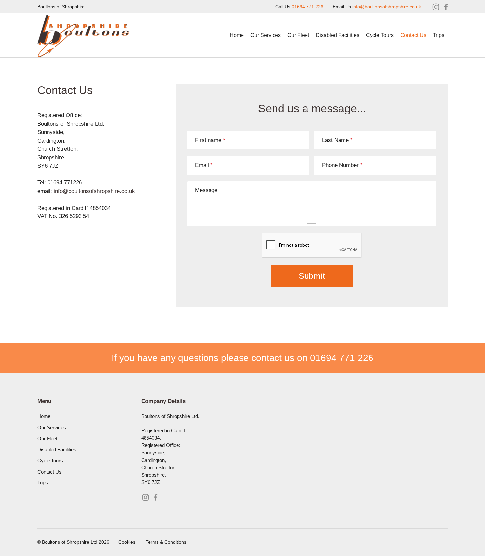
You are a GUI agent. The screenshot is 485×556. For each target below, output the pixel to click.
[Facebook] (446, 7)
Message (206, 190)
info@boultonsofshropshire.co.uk (386, 6)
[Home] (83, 30)
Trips (438, 35)
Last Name (337, 140)
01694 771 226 (307, 6)
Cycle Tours (380, 35)
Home (237, 35)
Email (204, 165)
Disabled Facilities (337, 35)
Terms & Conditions (166, 542)
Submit (312, 276)
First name (210, 140)
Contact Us (413, 35)
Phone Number (342, 165)
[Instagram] (436, 7)
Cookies (126, 542)
